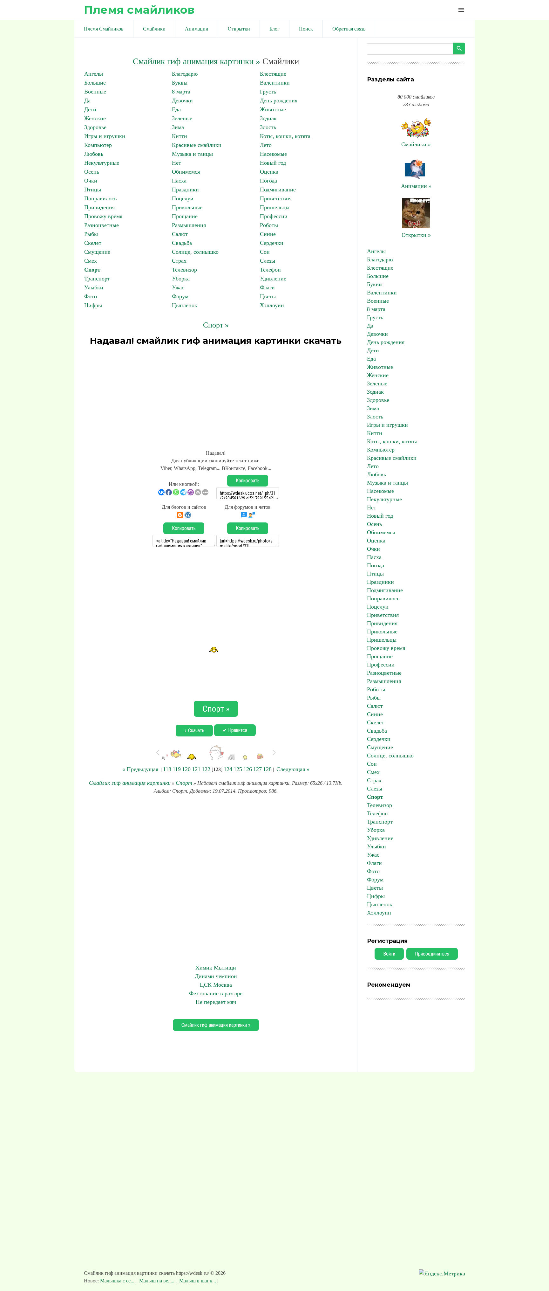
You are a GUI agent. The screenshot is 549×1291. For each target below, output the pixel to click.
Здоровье (95, 127)
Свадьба (182, 243)
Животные (273, 109)
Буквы (179, 82)
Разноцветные (101, 225)
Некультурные (101, 163)
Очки (90, 180)
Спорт (92, 269)
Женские (95, 118)
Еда (176, 109)
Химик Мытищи (215, 967)
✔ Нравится (235, 730)
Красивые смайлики (196, 145)
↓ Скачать (194, 731)
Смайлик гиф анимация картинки (130, 783)
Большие (95, 82)
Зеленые (182, 118)
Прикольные (187, 207)
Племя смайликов (139, 10)
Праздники (185, 189)
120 (186, 769)
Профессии (274, 216)
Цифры (93, 305)
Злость (268, 127)
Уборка (181, 278)
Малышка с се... (118, 1280)
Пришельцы (274, 207)
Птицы (92, 189)
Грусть (268, 91)
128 (267, 769)
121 (196, 769)
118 (167, 769)
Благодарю (185, 74)
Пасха (179, 180)
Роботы (269, 225)
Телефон (270, 269)
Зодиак (268, 118)
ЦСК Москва (216, 985)
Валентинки (275, 82)
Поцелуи (182, 198)
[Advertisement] (215, 394)
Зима (178, 127)
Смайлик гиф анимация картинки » (196, 61)
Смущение (97, 252)
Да (87, 100)
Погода (268, 180)
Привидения (99, 207)
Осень (91, 172)
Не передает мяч (216, 1002)
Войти (389, 954)
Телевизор (184, 269)
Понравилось (100, 198)
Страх (179, 261)
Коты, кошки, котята (285, 136)
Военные (95, 91)
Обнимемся (186, 172)
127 (257, 769)
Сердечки (271, 243)
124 (228, 769)
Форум (180, 296)
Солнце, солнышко (195, 252)
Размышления (189, 225)
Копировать (248, 481)
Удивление (273, 278)
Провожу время (103, 216)
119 (177, 769)
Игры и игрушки (104, 136)
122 (206, 769)
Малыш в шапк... (197, 1280)
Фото (90, 296)
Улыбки (93, 287)
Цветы (268, 296)
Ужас (178, 287)
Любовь (93, 154)
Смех (90, 261)
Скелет (92, 243)
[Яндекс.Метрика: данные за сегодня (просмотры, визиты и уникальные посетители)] (442, 1273)
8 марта (181, 91)
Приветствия (276, 198)
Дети (90, 109)
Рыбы (91, 234)
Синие (268, 234)
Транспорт (97, 278)
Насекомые (273, 154)
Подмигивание (278, 189)
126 (247, 769)
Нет (176, 163)
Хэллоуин (272, 305)
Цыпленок (184, 305)
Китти (179, 136)
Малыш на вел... (157, 1280)
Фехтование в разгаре (215, 993)
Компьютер (98, 145)
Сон (265, 252)
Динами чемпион (216, 976)
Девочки (182, 100)
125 (238, 769)
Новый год (273, 163)
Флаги (267, 287)
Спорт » (216, 325)
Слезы (267, 261)
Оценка (269, 172)
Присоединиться (432, 954)
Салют (180, 234)
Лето (266, 145)
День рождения (278, 100)
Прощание (185, 216)
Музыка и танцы (192, 154)
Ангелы (93, 74)
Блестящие (273, 74)
